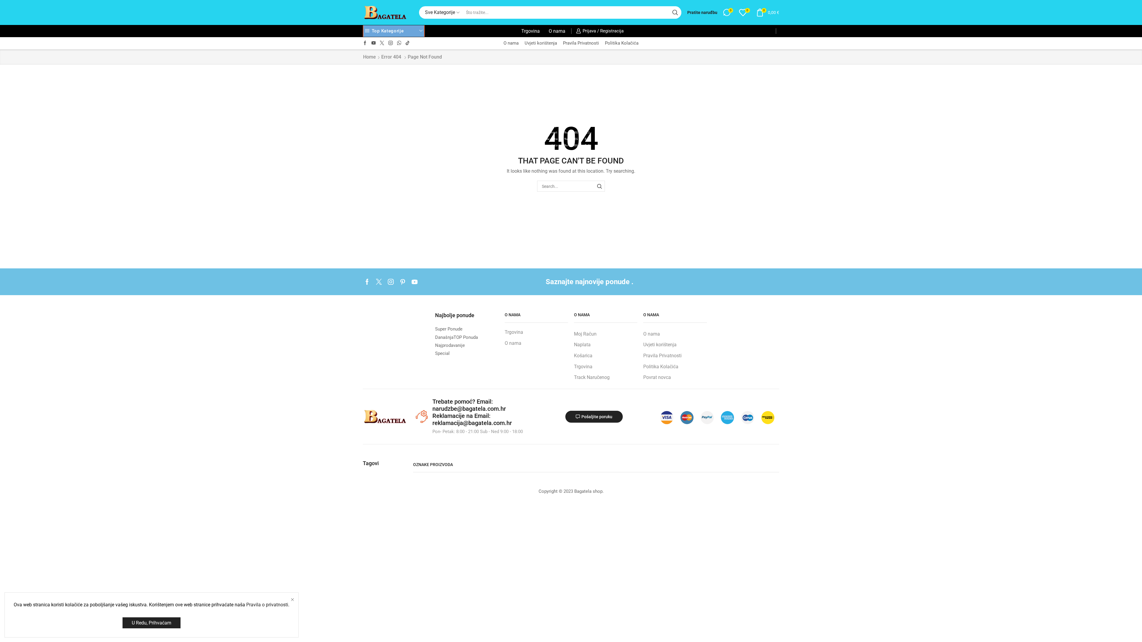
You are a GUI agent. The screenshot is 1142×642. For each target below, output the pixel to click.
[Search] (599, 186)
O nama (557, 31)
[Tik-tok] (407, 43)
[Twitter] (382, 43)
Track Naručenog (592, 377)
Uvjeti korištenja (541, 43)
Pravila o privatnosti (267, 605)
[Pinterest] (403, 282)
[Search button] (675, 12)
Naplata (582, 344)
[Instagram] (390, 43)
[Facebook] (365, 43)
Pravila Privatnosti (581, 43)
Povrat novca (657, 377)
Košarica (583, 355)
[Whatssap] (399, 43)
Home (369, 57)
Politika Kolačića (622, 43)
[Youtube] (373, 43)
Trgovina (530, 31)
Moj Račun (585, 334)
